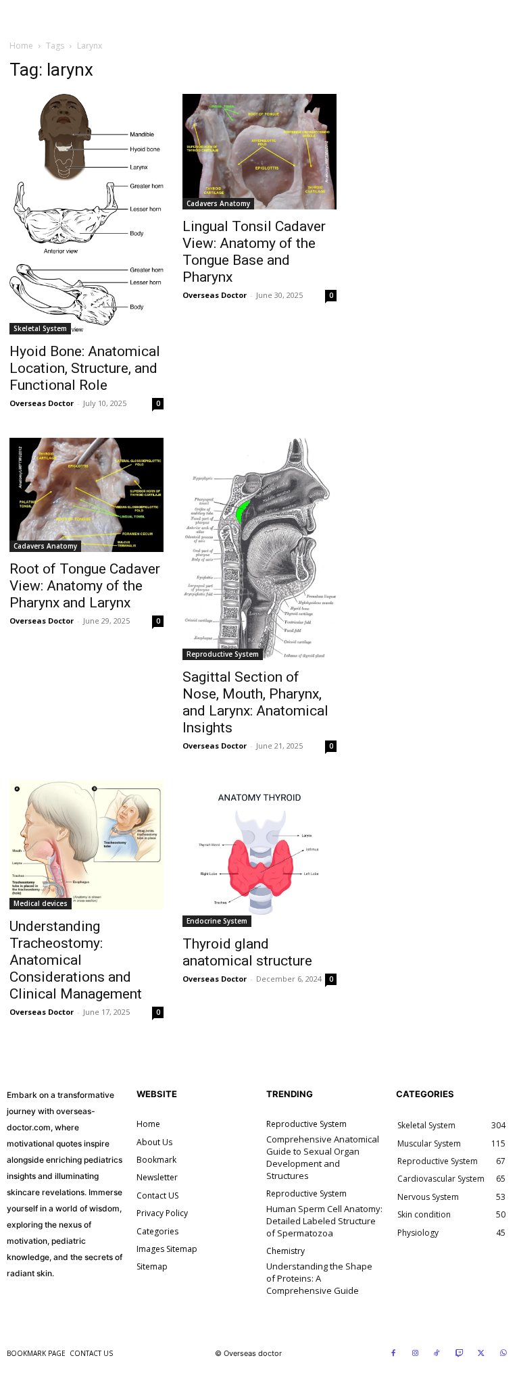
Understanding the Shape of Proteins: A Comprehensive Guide (319, 1278)
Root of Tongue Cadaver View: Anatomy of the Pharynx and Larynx (84, 586)
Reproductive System (223, 654)
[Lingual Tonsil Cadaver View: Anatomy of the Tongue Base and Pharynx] (259, 151)
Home (21, 45)
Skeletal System (40, 328)
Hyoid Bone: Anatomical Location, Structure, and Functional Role (84, 368)
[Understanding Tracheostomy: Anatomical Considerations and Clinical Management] (86, 845)
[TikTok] (437, 1353)
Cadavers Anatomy (218, 203)
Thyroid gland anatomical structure (247, 952)
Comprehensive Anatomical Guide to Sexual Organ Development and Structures (322, 1157)
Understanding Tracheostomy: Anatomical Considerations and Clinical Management (75, 960)
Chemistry (285, 1251)
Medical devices (41, 903)
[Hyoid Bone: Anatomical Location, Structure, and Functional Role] (86, 214)
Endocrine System (217, 921)
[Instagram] (415, 1353)
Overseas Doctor (41, 403)
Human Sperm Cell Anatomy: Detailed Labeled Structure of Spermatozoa (324, 1221)
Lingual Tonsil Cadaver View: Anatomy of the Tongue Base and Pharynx (254, 251)
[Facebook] (393, 1353)
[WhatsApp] (503, 1353)
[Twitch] (459, 1353)
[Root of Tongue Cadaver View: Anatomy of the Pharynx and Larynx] (86, 494)
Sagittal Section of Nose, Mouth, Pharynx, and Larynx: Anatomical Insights (255, 702)
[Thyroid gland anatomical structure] (259, 853)
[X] (481, 1353)
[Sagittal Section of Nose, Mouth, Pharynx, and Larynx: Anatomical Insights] (259, 548)
